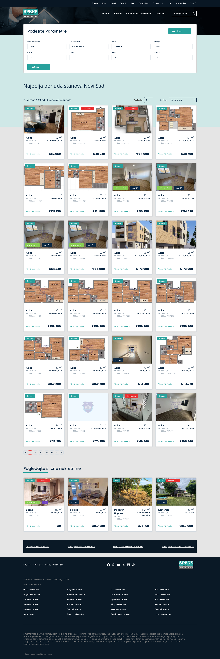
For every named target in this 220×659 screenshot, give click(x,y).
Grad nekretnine (31, 589)
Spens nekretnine (119, 599)
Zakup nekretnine (75, 614)
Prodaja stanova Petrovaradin (81, 546)
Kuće (104, 3)
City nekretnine (74, 589)
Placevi (123, 3)
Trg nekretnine (74, 609)
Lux (169, 3)
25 (47, 452)
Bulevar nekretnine (76, 594)
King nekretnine (30, 609)
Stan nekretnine (30, 604)
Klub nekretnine (30, 599)
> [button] (61, 452)
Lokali (113, 3)
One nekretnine (162, 609)
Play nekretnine (118, 604)
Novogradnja (180, 3)
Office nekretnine (119, 594)
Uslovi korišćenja (54, 565)
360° (192, 3)
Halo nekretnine (162, 594)
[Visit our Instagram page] (113, 564)
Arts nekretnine (118, 609)
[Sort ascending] (146, 100)
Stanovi (95, 3)
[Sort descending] (151, 100)
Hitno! (132, 3)
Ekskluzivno (144, 3)
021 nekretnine (118, 589)
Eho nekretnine (74, 599)
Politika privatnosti (33, 565)
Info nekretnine (162, 589)
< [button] (25, 452)
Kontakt (118, 13)
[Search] (194, 13)
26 (52, 452)
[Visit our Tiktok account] (133, 564)
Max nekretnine (162, 604)
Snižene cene (158, 3)
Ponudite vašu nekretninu (138, 13)
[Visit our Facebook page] (108, 564)
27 (57, 452)
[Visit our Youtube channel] (118, 564)
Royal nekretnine (31, 594)
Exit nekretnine (74, 604)
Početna (106, 13)
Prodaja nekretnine (120, 614)
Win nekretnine (162, 599)
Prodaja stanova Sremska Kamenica (178, 546)
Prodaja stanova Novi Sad (37, 546)
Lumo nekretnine (163, 614)
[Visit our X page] (123, 564)
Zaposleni (160, 13)
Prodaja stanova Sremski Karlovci (128, 546)
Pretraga (35, 67)
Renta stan (28, 614)
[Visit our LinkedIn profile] (128, 564)
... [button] (43, 452)
